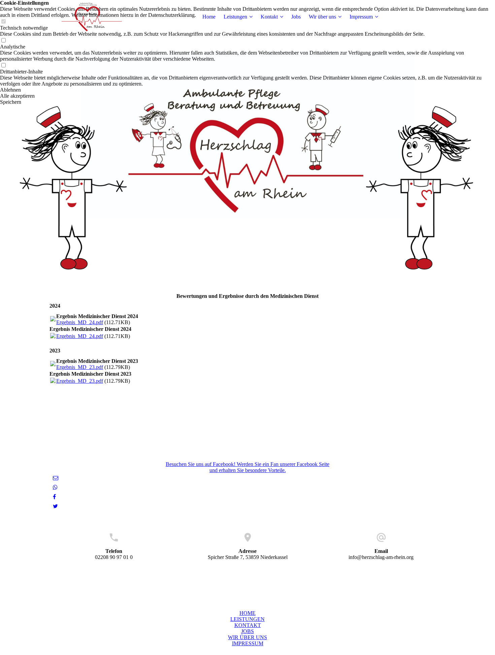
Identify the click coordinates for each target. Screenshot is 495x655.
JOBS (247, 631)
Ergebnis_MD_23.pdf (79, 367)
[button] (247, 90)
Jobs (296, 17)
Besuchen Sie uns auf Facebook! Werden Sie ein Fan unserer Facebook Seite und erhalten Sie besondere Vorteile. (247, 467)
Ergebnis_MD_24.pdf (79, 322)
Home (209, 17)
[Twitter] (55, 506)
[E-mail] (55, 478)
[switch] (3, 40)
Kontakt (269, 17)
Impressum (361, 17)
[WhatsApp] (55, 487)
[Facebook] (54, 497)
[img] (92, 17)
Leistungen (235, 17)
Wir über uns (322, 17)
